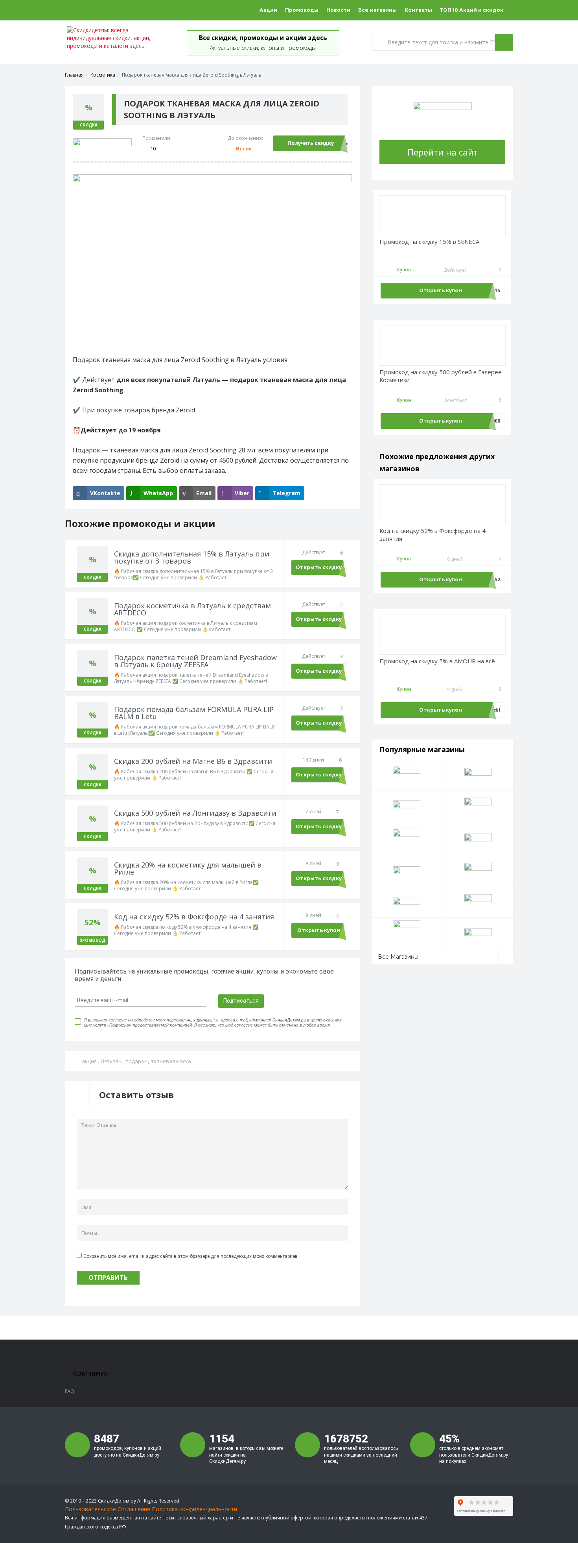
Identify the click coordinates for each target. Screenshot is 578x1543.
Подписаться (241, 1001)
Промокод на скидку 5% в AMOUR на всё (437, 661)
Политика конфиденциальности (194, 1509)
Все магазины (377, 10)
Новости (338, 10)
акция (89, 1061)
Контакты (418, 10)
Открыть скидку (319, 567)
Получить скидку (310, 143)
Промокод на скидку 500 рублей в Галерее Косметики (440, 376)
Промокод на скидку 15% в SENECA (429, 241)
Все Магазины (398, 956)
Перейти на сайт (442, 152)
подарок (136, 1061)
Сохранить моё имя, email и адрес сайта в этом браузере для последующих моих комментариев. (191, 1256)
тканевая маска (171, 1061)
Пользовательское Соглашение (107, 1509)
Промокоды (301, 10)
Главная (74, 74)
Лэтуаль (111, 1061)
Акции (268, 10)
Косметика (102, 74)
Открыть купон (318, 929)
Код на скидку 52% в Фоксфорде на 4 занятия (432, 534)
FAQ (69, 1391)
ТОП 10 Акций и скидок (471, 10)
